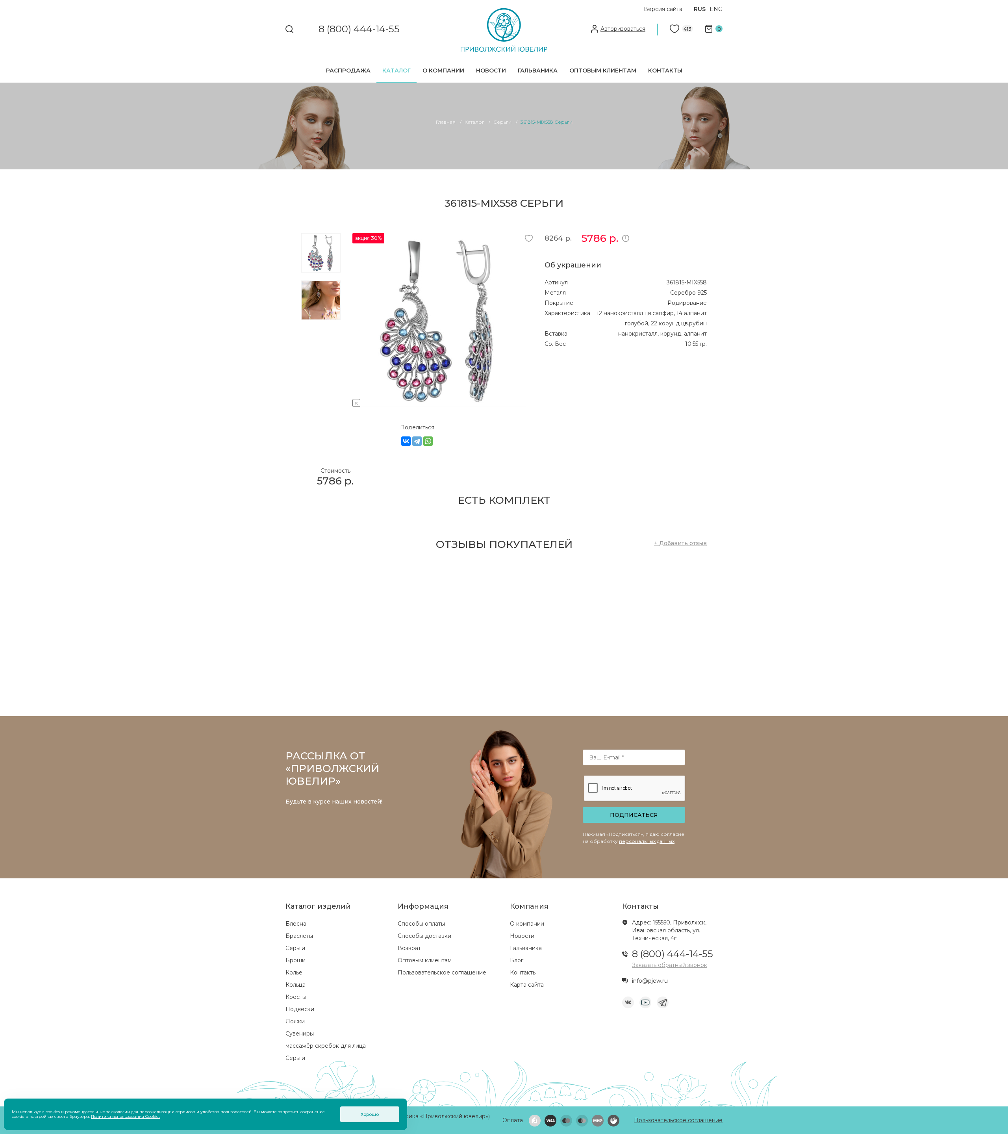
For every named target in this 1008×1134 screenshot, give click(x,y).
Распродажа (348, 70)
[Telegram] (417, 441)
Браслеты (299, 935)
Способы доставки (424, 935)
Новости (491, 70)
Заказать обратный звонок (669, 965)
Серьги (295, 948)
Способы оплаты (421, 923)
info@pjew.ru (650, 980)
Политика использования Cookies (125, 1116)
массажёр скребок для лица (325, 1045)
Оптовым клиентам (602, 70)
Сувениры (299, 1033)
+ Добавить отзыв (680, 543)
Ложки (295, 1021)
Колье (293, 972)
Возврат (409, 948)
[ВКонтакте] (406, 441)
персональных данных (646, 841)
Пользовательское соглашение (442, 972)
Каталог (396, 70)
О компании (443, 70)
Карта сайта (527, 984)
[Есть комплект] (439, 401)
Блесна (295, 923)
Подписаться (634, 814)
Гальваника (538, 70)
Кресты (295, 996)
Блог (516, 960)
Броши (295, 960)
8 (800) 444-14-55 (359, 29)
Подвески (299, 1009)
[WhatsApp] (428, 441)
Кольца (295, 984)
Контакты (665, 70)
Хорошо (370, 1114)
